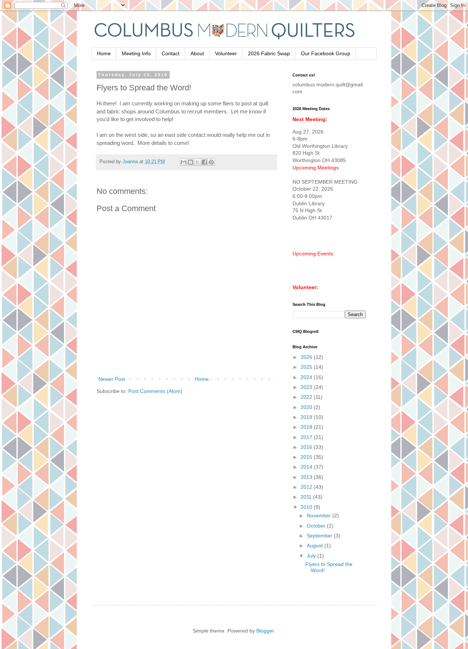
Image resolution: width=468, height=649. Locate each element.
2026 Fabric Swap (269, 53)
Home (104, 53)
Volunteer (226, 53)
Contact (171, 53)
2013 (307, 477)
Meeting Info (136, 53)
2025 (307, 367)
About (197, 53)
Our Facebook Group (325, 53)
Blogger (265, 631)
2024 (307, 377)
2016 (307, 447)
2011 (307, 497)
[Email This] (183, 162)
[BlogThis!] (190, 162)
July (312, 556)
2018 (307, 427)
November (319, 515)
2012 (307, 487)
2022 (307, 397)
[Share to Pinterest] (211, 162)
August (315, 545)
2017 (307, 437)
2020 (307, 407)
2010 (307, 507)
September (320, 536)
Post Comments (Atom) (155, 391)
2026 (307, 357)
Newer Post (111, 379)
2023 (307, 387)
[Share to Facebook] (204, 162)
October (317, 526)
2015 (307, 457)
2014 (307, 467)
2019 (307, 417)
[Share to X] (197, 162)
